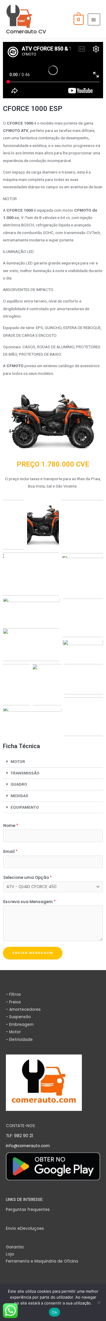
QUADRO (19, 784)
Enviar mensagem (32, 953)
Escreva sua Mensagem (29, 902)
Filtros (15, 994)
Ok (54, 1312)
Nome (10, 825)
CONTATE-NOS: (21, 1126)
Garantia (15, 1247)
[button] (53, 762)
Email (10, 851)
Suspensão (20, 1017)
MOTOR (18, 761)
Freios (15, 1002)
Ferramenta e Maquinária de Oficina (42, 1261)
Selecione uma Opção (27, 877)
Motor (15, 1032)
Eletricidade (21, 1039)
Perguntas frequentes (28, 1209)
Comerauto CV (26, 31)
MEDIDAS (19, 795)
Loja (10, 1254)
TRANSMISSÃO (25, 773)
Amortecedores (25, 1009)
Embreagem (21, 1024)
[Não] (99, 1302)
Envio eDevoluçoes (25, 1228)
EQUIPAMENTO (25, 807)
